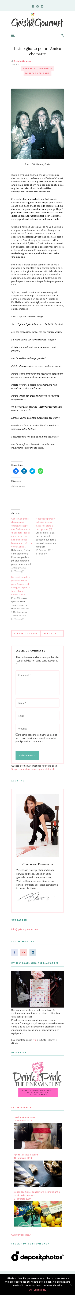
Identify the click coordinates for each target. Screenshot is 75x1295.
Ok (30, 1289)
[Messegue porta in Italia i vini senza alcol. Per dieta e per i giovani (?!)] (48, 536)
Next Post (51, 633)
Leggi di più (40, 1289)
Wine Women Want (37, 73)
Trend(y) (29, 68)
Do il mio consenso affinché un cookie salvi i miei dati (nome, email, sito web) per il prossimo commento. (36, 738)
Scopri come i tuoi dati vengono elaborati (32, 769)
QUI (34, 1039)
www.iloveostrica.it (21, 1234)
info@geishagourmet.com (25, 929)
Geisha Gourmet (23, 61)
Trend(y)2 (45, 68)
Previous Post (27, 633)
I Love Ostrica (21, 1107)
